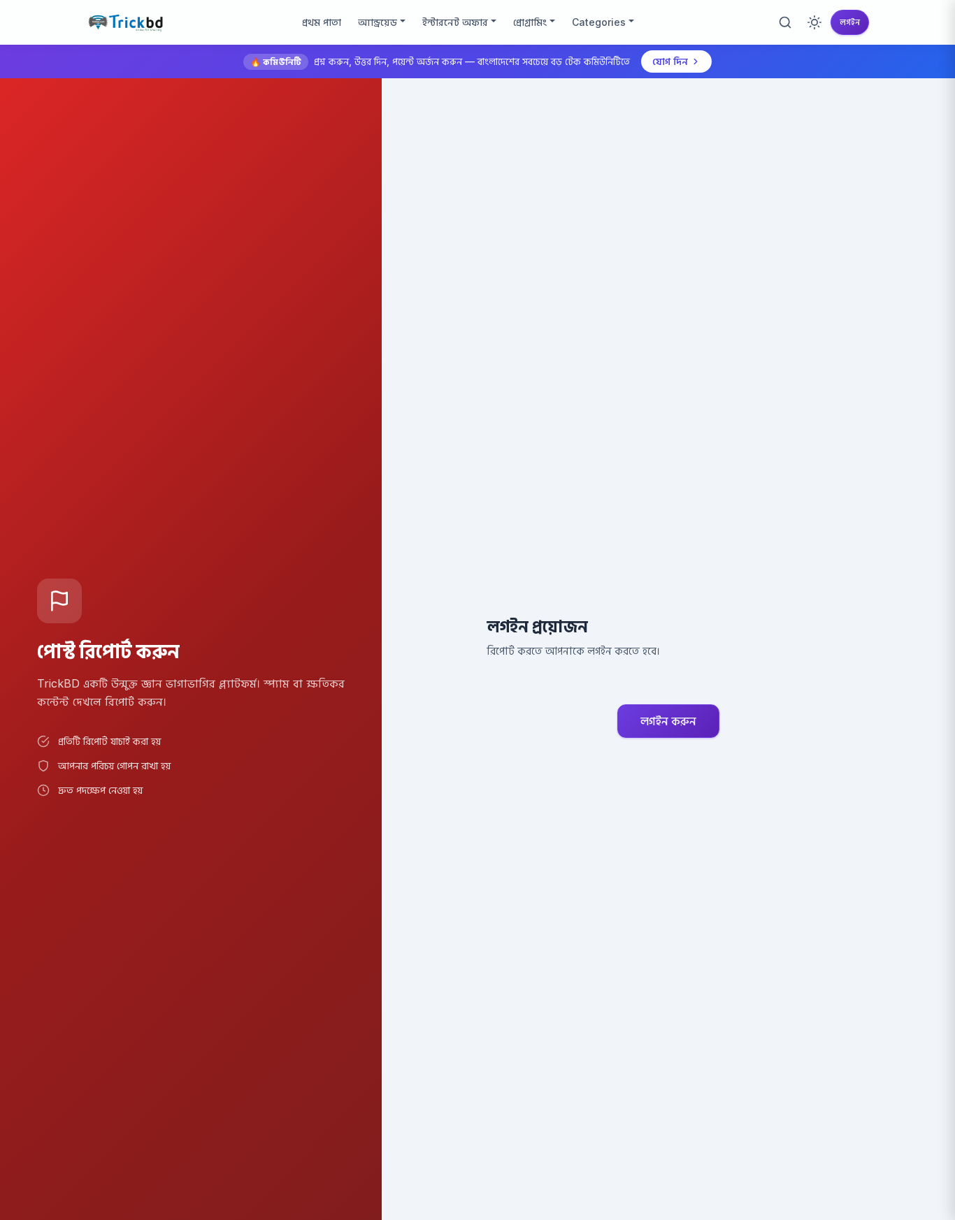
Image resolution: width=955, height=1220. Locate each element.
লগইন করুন (668, 721)
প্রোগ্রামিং (530, 22)
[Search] (785, 22)
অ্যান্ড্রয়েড (377, 22)
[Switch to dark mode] (814, 22)
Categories (599, 22)
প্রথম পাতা (321, 22)
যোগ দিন (670, 61)
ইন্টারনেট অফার (455, 22)
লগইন (850, 22)
